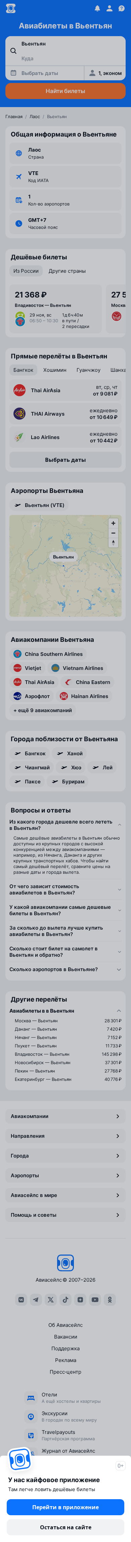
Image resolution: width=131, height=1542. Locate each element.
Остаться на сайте (65, 1527)
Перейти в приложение (65, 1507)
